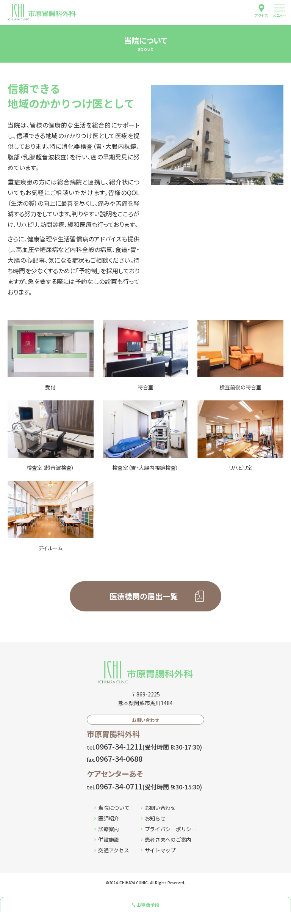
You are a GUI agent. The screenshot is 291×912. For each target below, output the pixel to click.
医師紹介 (108, 818)
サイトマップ (160, 850)
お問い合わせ (160, 807)
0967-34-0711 (144, 786)
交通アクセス (113, 850)
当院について (113, 807)
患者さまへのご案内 (168, 839)
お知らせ (155, 818)
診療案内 (108, 829)
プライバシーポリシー (171, 829)
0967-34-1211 (144, 746)
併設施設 (108, 839)
